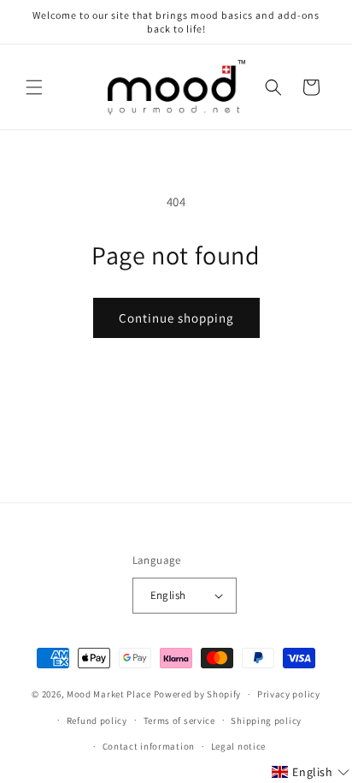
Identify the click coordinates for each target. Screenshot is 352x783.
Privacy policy (288, 694)
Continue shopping (176, 318)
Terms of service (179, 721)
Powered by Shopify (198, 694)
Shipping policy (266, 721)
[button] (34, 87)
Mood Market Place (109, 694)
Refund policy (97, 721)
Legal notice (238, 746)
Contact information (149, 746)
